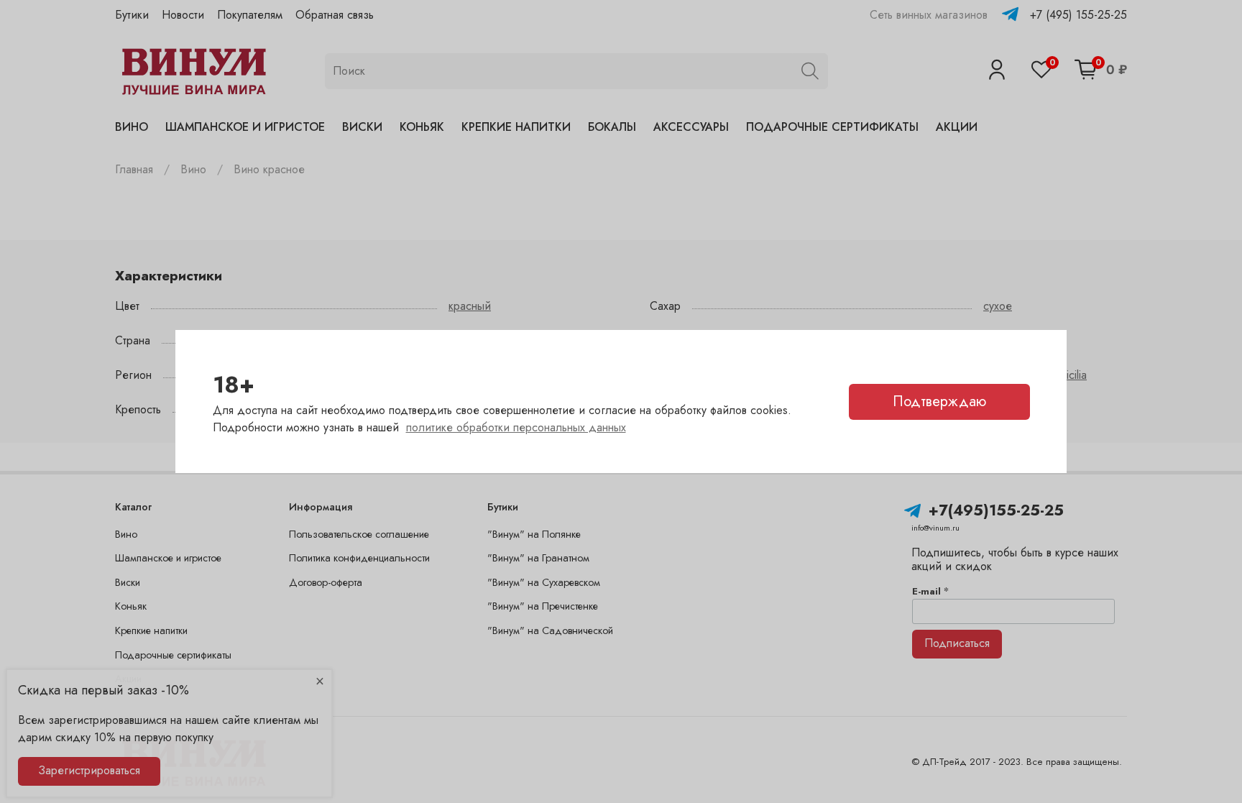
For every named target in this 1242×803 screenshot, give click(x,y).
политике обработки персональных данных (516, 427)
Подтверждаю (939, 401)
